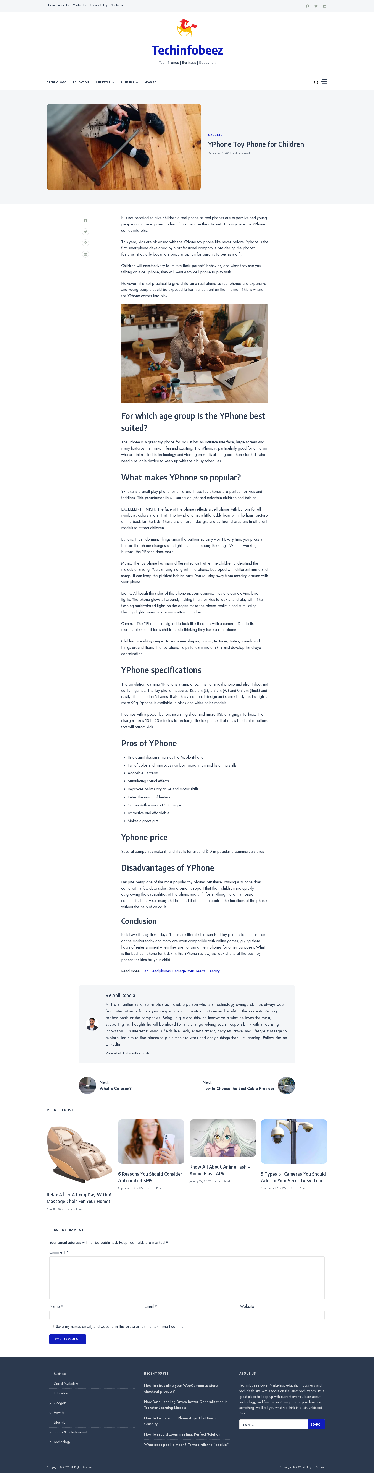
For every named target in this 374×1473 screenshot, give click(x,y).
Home (51, 5)
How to (150, 82)
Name (56, 1306)
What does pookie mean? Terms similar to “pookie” (186, 1444)
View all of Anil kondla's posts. (128, 1053)
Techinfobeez (187, 49)
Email (151, 1306)
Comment (59, 1252)
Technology (56, 82)
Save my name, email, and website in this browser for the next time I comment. (122, 1326)
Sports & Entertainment (70, 1432)
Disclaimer (117, 5)
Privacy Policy (98, 5)
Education (81, 82)
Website (247, 1306)
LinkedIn (113, 1044)
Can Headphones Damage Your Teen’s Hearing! (181, 971)
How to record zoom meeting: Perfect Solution (182, 1434)
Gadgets (215, 135)
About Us (63, 5)
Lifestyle (103, 82)
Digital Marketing (66, 1383)
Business (127, 82)
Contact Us (79, 5)
